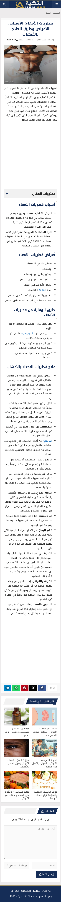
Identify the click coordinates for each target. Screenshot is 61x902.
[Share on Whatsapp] (16, 688)
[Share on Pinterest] (25, 688)
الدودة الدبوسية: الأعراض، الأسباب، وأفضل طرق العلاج (44, 763)
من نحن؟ (46, 890)
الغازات (42, 290)
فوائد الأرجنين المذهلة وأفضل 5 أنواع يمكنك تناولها (45, 795)
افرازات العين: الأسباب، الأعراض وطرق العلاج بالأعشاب (18, 763)
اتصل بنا (14, 890)
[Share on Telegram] (7, 688)
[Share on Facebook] (42, 688)
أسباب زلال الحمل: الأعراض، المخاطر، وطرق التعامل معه (45, 731)
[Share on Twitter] (33, 688)
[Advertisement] (30, 156)
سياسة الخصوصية (30, 890)
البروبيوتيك (27, 333)
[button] (4, 4)
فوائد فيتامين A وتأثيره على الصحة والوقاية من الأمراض (17, 795)
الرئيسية (56, 13)
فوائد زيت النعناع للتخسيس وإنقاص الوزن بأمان (17, 731)
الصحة (48, 13)
